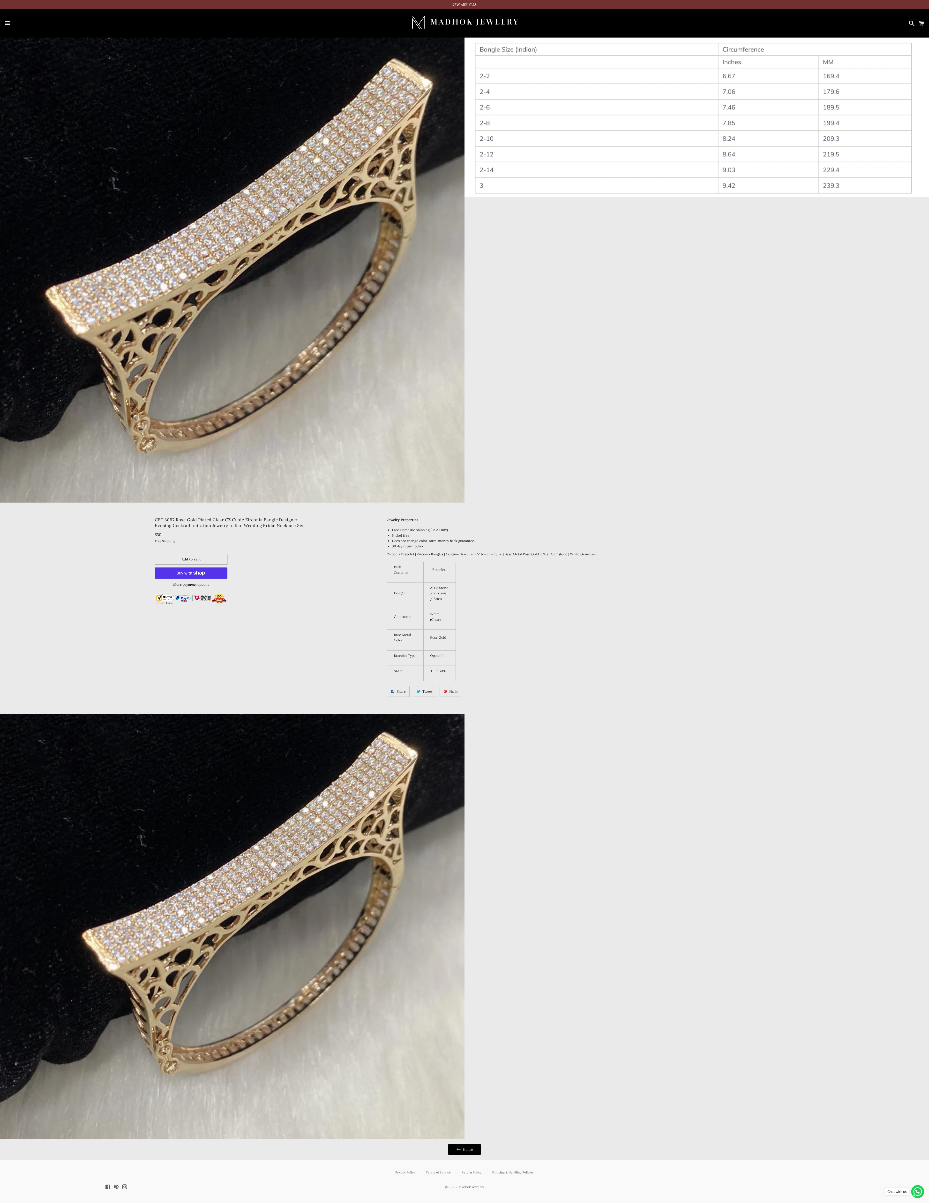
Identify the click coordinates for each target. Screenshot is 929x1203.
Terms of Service (438, 1172)
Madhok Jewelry (471, 1187)
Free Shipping (165, 541)
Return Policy (471, 1172)
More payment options (191, 584)
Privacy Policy (405, 1172)
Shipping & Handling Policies (513, 1172)
